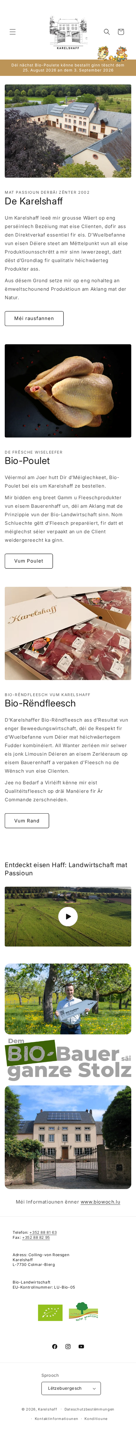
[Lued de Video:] (68, 917)
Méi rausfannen (34, 318)
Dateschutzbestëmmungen (89, 1409)
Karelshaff (47, 1409)
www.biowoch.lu (100, 1202)
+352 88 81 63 (43, 1232)
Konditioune (96, 1418)
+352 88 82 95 (36, 1237)
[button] (13, 32)
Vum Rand (27, 821)
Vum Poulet (28, 561)
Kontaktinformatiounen (56, 1418)
